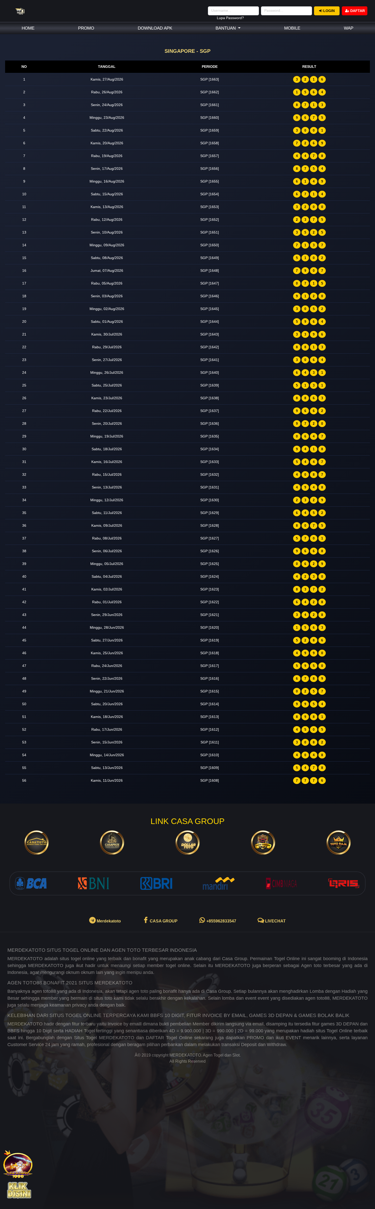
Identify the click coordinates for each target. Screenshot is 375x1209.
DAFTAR (357, 11)
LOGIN (328, 11)
